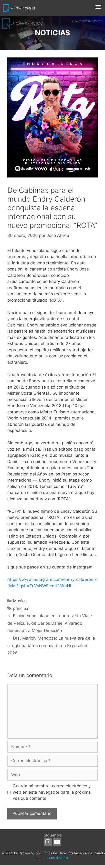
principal (21, 608)
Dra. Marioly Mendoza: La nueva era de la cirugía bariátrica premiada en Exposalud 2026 (51, 645)
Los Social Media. (56, 858)
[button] (98, 6)
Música (20, 600)
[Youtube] (57, 842)
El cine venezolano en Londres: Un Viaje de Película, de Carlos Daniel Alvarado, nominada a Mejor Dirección (49, 623)
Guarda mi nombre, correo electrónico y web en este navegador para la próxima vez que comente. (52, 792)
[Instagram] (48, 842)
